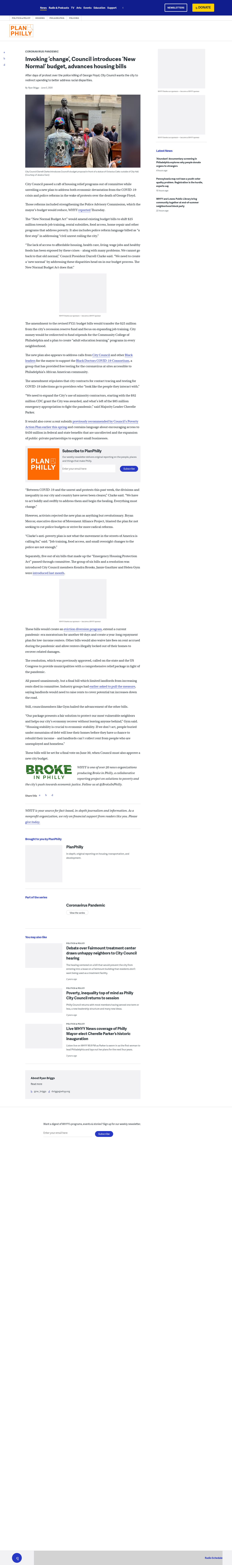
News (43, 7)
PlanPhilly (74, 846)
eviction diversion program (83, 629)
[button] (17, 1558)
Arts (78, 7)
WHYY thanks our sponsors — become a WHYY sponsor (80, 316)
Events (87, 7)
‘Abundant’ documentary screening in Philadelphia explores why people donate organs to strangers (178, 162)
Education (99, 7)
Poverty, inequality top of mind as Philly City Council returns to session (99, 995)
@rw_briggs (40, 1091)
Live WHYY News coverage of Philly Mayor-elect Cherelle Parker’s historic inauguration (98, 1033)
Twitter (46, 795)
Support (112, 7)
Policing (74, 18)
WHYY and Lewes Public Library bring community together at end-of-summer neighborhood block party (177, 202)
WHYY (21, 8)
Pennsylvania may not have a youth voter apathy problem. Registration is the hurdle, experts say (179, 182)
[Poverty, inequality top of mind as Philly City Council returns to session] (43, 1002)
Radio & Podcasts (59, 7)
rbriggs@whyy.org (60, 1091)
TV (72, 7)
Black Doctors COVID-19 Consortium (102, 361)
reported (84, 210)
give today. (32, 822)
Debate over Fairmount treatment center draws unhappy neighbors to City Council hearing (101, 953)
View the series (77, 912)
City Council (101, 355)
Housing (40, 18)
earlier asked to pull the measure (112, 686)
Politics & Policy (21, 18)
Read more (36, 1084)
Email (52, 795)
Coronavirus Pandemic (42, 51)
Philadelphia (57, 18)
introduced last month (48, 573)
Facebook (39, 795)
